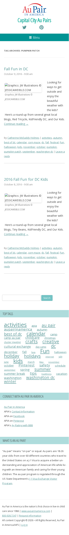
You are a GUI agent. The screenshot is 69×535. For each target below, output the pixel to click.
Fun (62, 142)
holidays (32, 356)
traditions (46, 373)
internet (49, 356)
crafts (31, 341)
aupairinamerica (18, 329)
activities (47, 137)
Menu (36, 37)
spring (25, 369)
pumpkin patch (12, 151)
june (6, 362)
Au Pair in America (14, 407)
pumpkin (52, 147)
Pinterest (27, 365)
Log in (24, 525)
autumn (57, 137)
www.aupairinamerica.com (35, 511)
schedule (60, 365)
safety (44, 365)
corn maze (34, 142)
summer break (14, 374)
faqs (33, 352)
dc (42, 142)
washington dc (44, 151)
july (60, 356)
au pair (48, 325)
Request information (30, 515)
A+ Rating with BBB (22, 425)
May (41, 362)
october (41, 147)
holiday (11, 356)
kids (19, 147)
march (31, 361)
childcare (32, 337)
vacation (61, 374)
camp (53, 334)
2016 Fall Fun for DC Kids (26, 179)
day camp (41, 346)
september (28, 151)
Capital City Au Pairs (34, 20)
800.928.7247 (9, 515)
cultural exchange (17, 346)
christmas (50, 338)
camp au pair (12, 338)
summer (42, 369)
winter (10, 381)
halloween (10, 147)
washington (12, 378)
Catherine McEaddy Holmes (23, 137)
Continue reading (16, 124)
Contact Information (23, 411)
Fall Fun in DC (16, 68)
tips (33, 373)
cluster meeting (12, 342)
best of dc (9, 142)
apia (34, 326)
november (29, 147)
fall (47, 142)
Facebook (19, 416)
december (11, 352)
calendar (22, 142)
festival (54, 142)
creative (50, 341)
